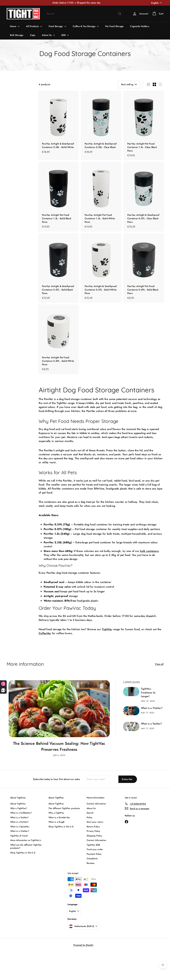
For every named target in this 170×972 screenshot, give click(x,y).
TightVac (107, 629)
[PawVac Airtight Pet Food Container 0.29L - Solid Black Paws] (143, 268)
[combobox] (84, 13)
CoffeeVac (45, 633)
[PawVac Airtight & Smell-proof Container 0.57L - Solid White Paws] (101, 268)
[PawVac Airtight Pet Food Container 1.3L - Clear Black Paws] (143, 125)
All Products (33, 26)
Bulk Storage (16, 35)
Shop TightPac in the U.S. (61, 826)
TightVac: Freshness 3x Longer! (148, 692)
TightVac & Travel (19, 835)
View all (159, 664)
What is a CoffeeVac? (21, 812)
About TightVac (18, 803)
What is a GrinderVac (59, 817)
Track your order (95, 849)
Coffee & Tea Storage (84, 26)
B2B (63, 35)
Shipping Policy (94, 835)
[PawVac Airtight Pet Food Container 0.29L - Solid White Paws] (58, 339)
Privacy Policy (93, 831)
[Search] (120, 13)
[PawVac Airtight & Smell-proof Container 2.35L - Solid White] (58, 124)
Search (90, 812)
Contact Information (96, 840)
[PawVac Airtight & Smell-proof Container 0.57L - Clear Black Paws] (143, 197)
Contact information (96, 803)
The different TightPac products (64, 808)
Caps (32, 35)
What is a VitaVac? (152, 708)
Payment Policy (94, 854)
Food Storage (56, 26)
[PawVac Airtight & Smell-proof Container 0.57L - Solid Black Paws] (58, 268)
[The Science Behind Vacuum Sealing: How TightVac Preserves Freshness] (59, 708)
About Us (47, 35)
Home (13, 26)
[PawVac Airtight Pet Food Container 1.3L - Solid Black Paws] (58, 197)
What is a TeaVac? (151, 724)
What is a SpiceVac (19, 826)
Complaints (92, 858)
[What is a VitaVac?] (131, 710)
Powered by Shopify (83, 945)
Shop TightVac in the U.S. (23, 852)
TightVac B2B (93, 844)
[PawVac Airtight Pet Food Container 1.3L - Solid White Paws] (101, 197)
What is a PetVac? (19, 822)
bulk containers (149, 551)
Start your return (95, 822)
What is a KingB (56, 822)
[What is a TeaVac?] (131, 726)
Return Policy (93, 826)
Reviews (90, 863)
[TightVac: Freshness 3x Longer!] (131, 691)
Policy (89, 817)
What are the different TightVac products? (26, 846)
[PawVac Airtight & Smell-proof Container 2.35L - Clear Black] (101, 124)
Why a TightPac (56, 812)
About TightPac (56, 803)
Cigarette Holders (139, 26)
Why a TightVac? (18, 808)
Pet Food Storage (114, 26)
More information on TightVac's (25, 840)
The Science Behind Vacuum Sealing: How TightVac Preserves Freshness (59, 746)
